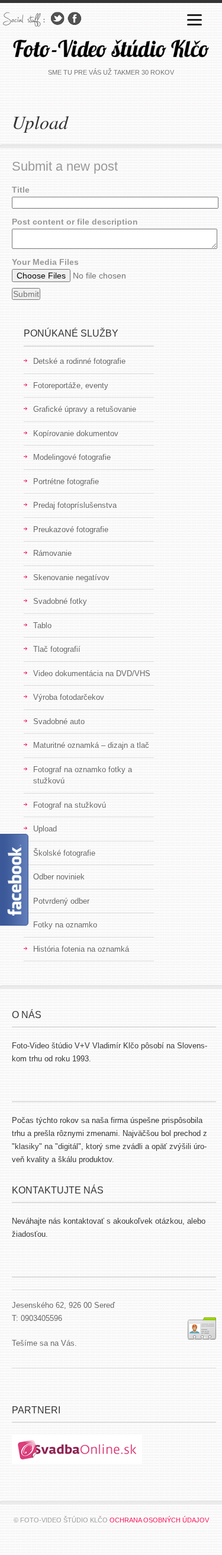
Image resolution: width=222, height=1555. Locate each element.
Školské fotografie (64, 853)
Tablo (42, 625)
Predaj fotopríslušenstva (75, 505)
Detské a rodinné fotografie (79, 361)
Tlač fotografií (57, 649)
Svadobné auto (59, 721)
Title (21, 189)
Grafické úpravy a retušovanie (84, 409)
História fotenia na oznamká (81, 949)
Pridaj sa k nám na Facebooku (74, 18)
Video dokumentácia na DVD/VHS (91, 673)
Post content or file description (75, 221)
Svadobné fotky (60, 601)
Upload (45, 828)
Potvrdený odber (61, 901)
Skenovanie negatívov (71, 577)
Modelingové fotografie (72, 457)
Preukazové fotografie (70, 529)
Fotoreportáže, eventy (70, 385)
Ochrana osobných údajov (159, 1520)
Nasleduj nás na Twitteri (57, 18)
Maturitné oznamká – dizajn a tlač (91, 745)
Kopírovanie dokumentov (75, 433)
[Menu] (194, 19)
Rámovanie (52, 553)
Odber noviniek (59, 876)
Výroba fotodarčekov (68, 697)
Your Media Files (45, 262)
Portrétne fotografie (66, 481)
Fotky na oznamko (65, 924)
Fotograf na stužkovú (69, 805)
